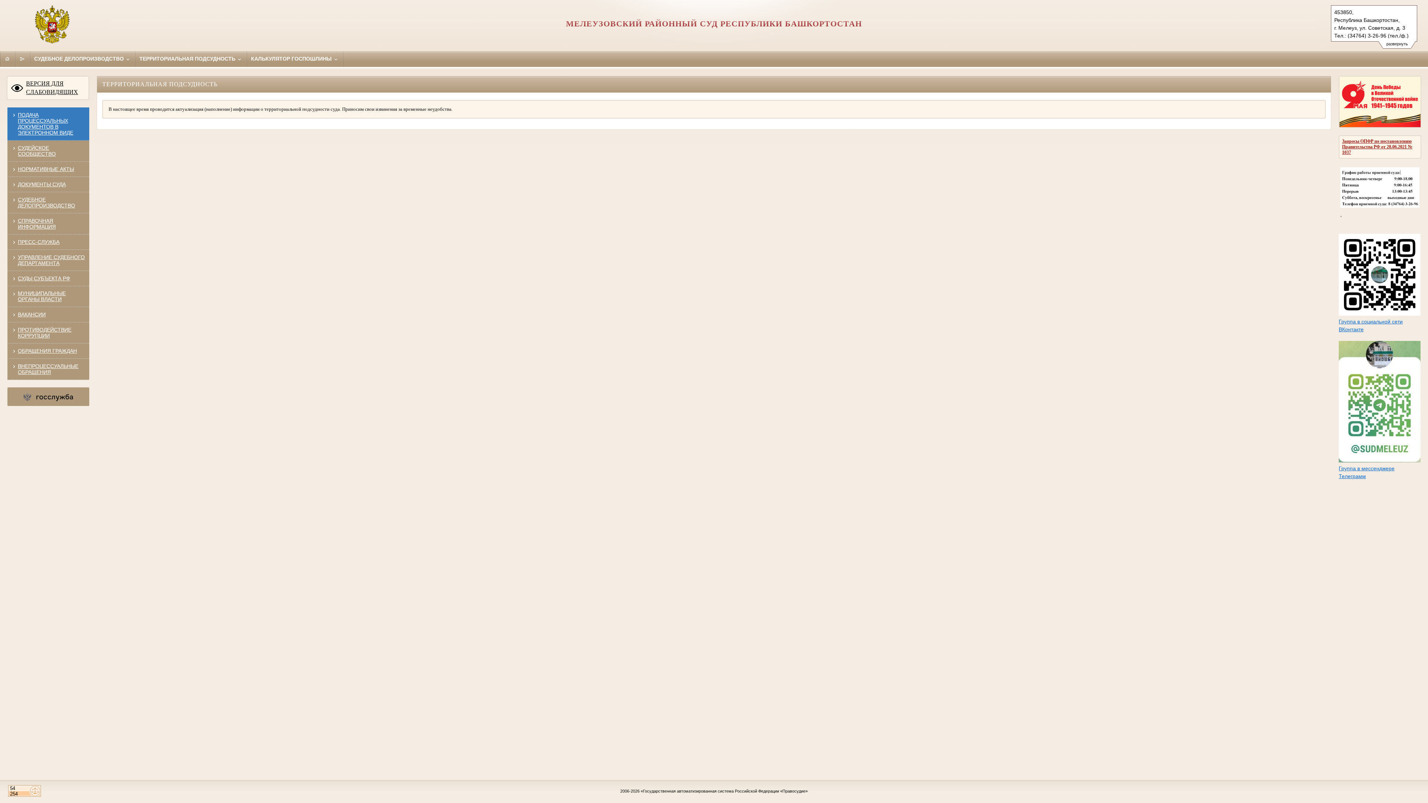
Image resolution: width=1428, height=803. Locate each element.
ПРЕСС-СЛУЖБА (39, 242)
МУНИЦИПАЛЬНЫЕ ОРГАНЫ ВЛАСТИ (42, 296)
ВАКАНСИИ (32, 314)
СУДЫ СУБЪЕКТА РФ (44, 278)
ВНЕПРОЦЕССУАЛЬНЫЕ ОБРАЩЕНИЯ (48, 369)
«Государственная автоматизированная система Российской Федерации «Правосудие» (724, 791)
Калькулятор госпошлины (292, 59)
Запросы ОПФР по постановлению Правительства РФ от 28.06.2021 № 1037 (1377, 147)
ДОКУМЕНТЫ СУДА (42, 184)
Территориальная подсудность (188, 59)
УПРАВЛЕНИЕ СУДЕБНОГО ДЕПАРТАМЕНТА (51, 260)
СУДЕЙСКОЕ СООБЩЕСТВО (37, 151)
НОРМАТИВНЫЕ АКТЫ (46, 169)
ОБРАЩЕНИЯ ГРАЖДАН (47, 351)
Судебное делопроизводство (79, 59)
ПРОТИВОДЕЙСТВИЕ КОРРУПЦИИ (44, 333)
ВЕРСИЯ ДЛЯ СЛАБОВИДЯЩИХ (52, 87)
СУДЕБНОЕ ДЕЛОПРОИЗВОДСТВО (46, 203)
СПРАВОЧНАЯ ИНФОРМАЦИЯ (37, 224)
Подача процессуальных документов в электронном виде (45, 124)
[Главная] (7, 58)
